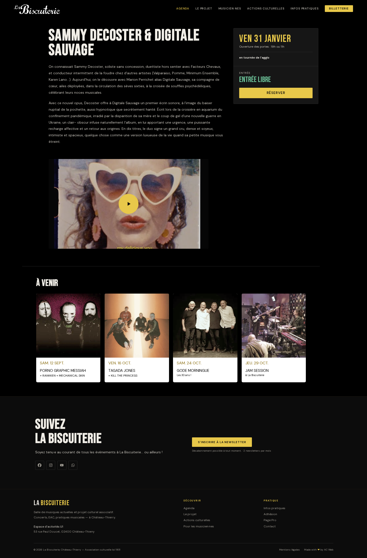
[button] (128, 204)
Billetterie (339, 8)
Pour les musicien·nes (199, 526)
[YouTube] (61, 465)
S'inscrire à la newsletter (222, 442)
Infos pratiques (305, 8)
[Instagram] (50, 465)
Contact (270, 526)
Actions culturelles (265, 8)
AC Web (328, 549)
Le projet (203, 8)
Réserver (276, 93)
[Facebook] (39, 465)
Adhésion (270, 514)
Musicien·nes (229, 8)
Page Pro (270, 520)
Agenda (182, 8)
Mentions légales (289, 550)
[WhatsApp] (72, 465)
